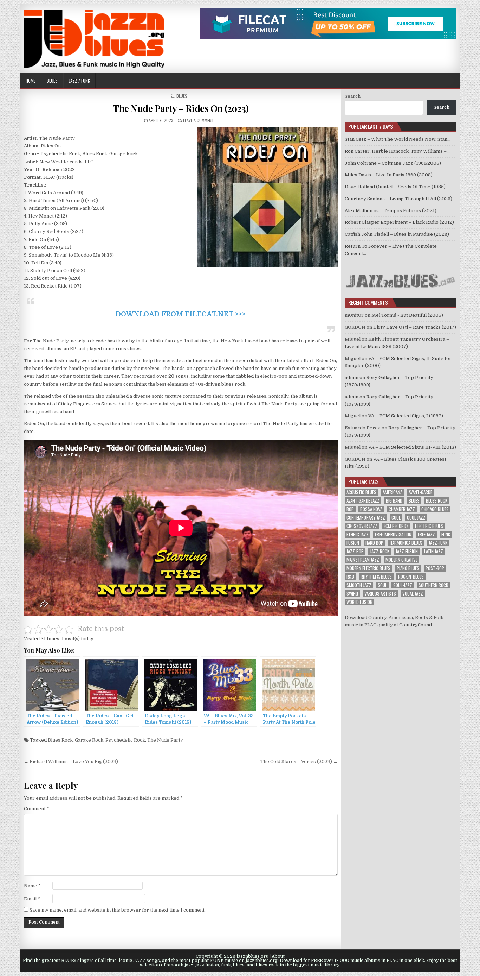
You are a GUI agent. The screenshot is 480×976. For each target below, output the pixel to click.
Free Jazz (426, 534)
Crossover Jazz (361, 526)
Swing (352, 593)
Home (30, 80)
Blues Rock (60, 740)
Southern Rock (433, 585)
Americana (392, 492)
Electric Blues (429, 526)
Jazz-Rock (379, 551)
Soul (382, 585)
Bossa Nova (371, 509)
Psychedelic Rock (125, 740)
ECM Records (396, 526)
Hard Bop (374, 543)
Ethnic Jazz (357, 534)
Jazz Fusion (407, 551)
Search (353, 96)
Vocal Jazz (412, 593)
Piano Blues (408, 568)
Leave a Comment (198, 120)
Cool (396, 517)
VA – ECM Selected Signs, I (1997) (405, 415)
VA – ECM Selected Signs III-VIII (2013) (412, 447)
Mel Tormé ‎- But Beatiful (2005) (407, 315)
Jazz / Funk (79, 80)
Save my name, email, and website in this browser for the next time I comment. (118, 910)
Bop (350, 509)
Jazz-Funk (438, 543)
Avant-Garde (420, 492)
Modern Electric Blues (368, 568)
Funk (445, 534)
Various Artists (380, 593)
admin (351, 377)
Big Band (394, 500)
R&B (350, 576)
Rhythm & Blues (376, 576)
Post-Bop (435, 568)
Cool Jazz (416, 517)
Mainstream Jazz (362, 559)
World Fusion (359, 602)
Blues (52, 80)
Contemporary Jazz (365, 517)
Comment (36, 808)
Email (32, 898)
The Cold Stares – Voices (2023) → (299, 761)
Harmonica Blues (406, 543)
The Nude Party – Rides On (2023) (180, 108)
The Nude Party (165, 740)
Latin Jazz (433, 551)
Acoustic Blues (361, 492)
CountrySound (415, 625)
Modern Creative (401, 559)
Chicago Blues (435, 509)
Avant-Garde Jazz (363, 500)
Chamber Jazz (402, 509)
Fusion (352, 543)
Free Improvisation (393, 534)
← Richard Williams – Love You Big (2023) (71, 761)
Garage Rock (89, 740)
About (278, 956)
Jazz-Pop (355, 551)
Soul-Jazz (402, 585)
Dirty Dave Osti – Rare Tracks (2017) (414, 327)
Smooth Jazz (358, 585)
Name (32, 885)
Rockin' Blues (411, 576)
